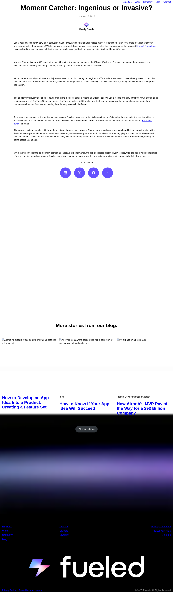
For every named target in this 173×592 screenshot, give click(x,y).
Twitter (17, 124)
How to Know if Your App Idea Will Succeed (84, 406)
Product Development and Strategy (133, 397)
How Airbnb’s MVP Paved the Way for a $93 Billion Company (142, 408)
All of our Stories (86, 429)
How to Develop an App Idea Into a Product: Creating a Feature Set (25, 402)
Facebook (147, 120)
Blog (61, 397)
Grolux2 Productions (146, 46)
